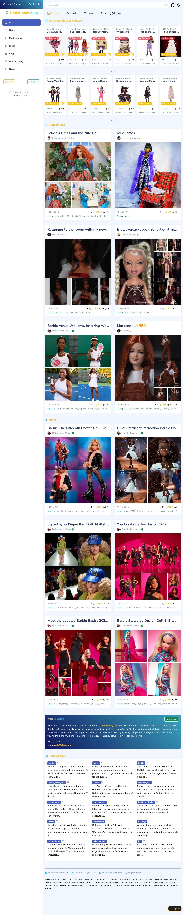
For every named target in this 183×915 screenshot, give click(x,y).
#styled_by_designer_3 (142, 703)
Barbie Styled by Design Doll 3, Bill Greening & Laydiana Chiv (147, 621)
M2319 (164, 63)
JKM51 (71, 112)
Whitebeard (124, 30)
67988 (94, 63)
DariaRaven (58, 234)
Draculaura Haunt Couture (55, 30)
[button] (30, 4)
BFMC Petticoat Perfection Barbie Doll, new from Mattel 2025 (147, 428)
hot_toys (142, 821)
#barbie (61, 216)
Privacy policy (18, 95)
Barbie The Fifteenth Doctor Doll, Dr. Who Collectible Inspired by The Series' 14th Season (78, 428)
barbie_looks (54, 841)
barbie (141, 763)
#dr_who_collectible (96, 511)
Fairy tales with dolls (63, 138)
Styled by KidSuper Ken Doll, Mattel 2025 (78, 524)
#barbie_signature (162, 703)
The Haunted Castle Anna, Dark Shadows (171, 30)
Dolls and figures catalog (65, 21)
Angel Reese (101, 79)
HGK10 (49, 63)
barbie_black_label (57, 782)
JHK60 (48, 112)
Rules (28, 95)
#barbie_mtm (73, 511)
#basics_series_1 (61, 703)
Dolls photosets (124, 216)
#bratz (132, 312)
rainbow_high (100, 841)
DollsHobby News (61, 330)
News (89, 13)
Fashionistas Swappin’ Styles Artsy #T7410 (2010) (147, 30)
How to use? (171, 719)
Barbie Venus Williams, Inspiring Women (78, 326)
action (51, 821)
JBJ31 (94, 112)
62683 (117, 63)
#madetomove (168, 607)
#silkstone (141, 511)
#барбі (70, 216)
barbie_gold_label (146, 802)
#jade (139, 312)
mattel (51, 763)
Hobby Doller (129, 234)
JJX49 (164, 112)
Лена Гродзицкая (131, 138)
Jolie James (126, 133)
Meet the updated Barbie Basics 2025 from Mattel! (78, 621)
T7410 (141, 63)
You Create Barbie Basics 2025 (141, 524)
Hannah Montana (101, 30)
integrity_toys (100, 802)
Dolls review (122, 312)
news (96, 763)
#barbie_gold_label (75, 607)
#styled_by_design (100, 607)
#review (146, 312)
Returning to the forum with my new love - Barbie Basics (78, 229)
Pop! (100, 63)
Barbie (147, 63)
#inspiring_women (96, 408)
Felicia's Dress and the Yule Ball (73, 133)
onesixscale (99, 821)
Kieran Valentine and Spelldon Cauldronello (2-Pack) (55, 79)
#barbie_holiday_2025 (163, 408)
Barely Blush (171, 79)
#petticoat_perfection (157, 511)
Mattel (153, 63)
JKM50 (141, 112)
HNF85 (72, 63)
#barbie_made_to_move (94, 703)
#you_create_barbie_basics (135, 607)
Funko (105, 63)
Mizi (169, 63)
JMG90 (118, 112)
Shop (103, 13)
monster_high (144, 782)
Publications (72, 13)
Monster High (58, 63)
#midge (149, 408)
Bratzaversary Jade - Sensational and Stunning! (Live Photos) (147, 229)
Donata (125, 330)
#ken (83, 511)
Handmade (52, 216)
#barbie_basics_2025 (80, 312)
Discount (54, 13)
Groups (117, 13)
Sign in (10, 81)
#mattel (66, 408)
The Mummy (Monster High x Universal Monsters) (78, 79)
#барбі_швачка (81, 216)
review (96, 782)
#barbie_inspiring (78, 408)
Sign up (34, 81)
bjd (139, 841)
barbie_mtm (54, 802)
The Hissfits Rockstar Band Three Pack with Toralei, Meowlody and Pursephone (78, 30)
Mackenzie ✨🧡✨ (132, 326)
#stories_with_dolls (99, 216)
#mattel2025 (138, 408)
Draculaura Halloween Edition (124, 79)
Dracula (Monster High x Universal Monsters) (147, 79)
